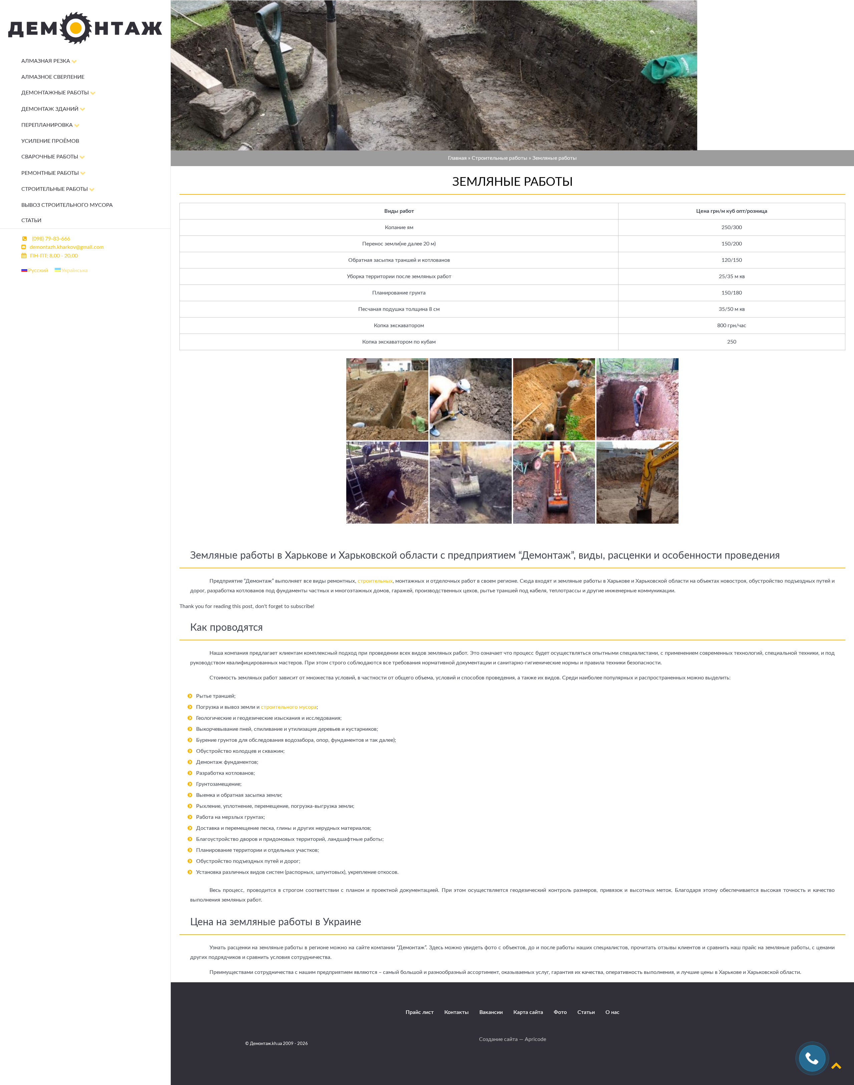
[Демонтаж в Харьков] (85, 47)
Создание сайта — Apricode (512, 1039)
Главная (457, 158)
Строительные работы (499, 158)
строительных (375, 581)
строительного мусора (289, 707)
